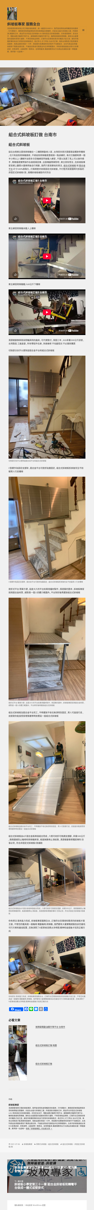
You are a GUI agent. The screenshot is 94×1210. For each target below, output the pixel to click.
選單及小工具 (83, 30)
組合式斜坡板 (70, 165)
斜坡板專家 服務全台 (23, 24)
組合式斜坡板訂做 (43, 1063)
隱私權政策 (18, 1205)
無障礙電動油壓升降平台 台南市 (50, 1026)
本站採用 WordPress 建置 (35, 1205)
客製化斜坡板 (41, 1144)
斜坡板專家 (28, 1144)
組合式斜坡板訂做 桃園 (46, 1045)
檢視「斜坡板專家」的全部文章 (38, 1128)
